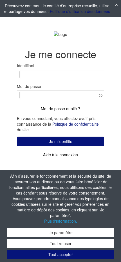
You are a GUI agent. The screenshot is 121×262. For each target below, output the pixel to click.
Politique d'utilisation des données (80, 11)
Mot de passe (29, 86)
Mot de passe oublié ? (60, 108)
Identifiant (25, 65)
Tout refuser (60, 243)
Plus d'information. (60, 221)
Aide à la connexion (60, 154)
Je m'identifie (60, 141)
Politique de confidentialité (75, 124)
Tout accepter (60, 254)
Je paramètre (61, 232)
